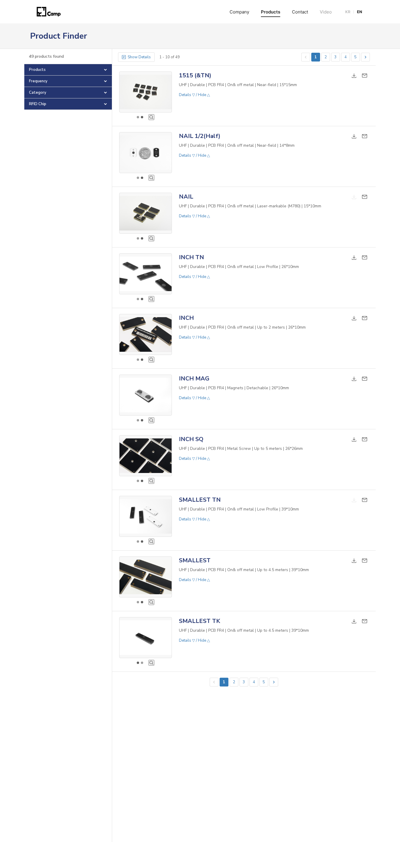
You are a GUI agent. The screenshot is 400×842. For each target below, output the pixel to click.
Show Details (139, 57)
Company (239, 12)
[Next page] (365, 57)
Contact (300, 12)
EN (359, 11)
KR (347, 11)
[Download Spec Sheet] (354, 75)
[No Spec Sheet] (354, 197)
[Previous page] (305, 57)
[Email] (364, 75)
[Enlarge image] (151, 117)
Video (326, 12)
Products (270, 12)
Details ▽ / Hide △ (194, 95)
